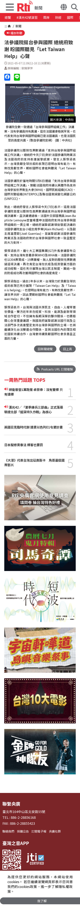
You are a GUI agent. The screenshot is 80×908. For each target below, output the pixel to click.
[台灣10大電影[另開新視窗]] (40, 703)
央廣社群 (55, 831)
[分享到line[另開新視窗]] (17, 77)
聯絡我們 (8, 831)
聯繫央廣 (11, 803)
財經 (58, 17)
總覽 (8, 17)
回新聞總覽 (45, 349)
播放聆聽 (16, 33)
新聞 (18, 26)
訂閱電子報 (38, 831)
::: (6, 26)
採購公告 (23, 831)
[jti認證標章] (35, 860)
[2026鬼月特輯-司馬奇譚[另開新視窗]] (40, 551)
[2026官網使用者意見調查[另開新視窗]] (40, 500)
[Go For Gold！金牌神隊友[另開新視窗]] (40, 754)
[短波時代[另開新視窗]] (40, 602)
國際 (70, 17)
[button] (10, 6)
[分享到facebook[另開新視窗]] (7, 77)
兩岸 (46, 17)
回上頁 (67, 349)
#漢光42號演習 (27, 17)
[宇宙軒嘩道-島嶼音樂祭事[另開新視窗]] (40, 653)
